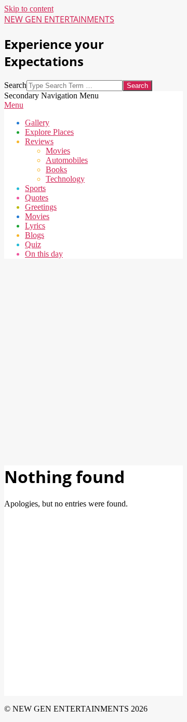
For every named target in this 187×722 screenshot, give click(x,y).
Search (15, 85)
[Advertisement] (93, 360)
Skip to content (29, 8)
